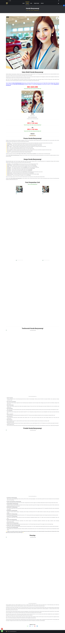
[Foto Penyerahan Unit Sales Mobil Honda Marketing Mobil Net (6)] (45, 293)
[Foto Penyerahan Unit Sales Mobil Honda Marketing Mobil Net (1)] (19, 189)
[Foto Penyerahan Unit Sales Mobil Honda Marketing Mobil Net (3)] (19, 226)
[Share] (64, 5)
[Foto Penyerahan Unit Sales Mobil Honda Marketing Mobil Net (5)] (19, 293)
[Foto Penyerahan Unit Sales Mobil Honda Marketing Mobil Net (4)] (45, 226)
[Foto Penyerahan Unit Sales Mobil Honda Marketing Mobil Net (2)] (45, 189)
